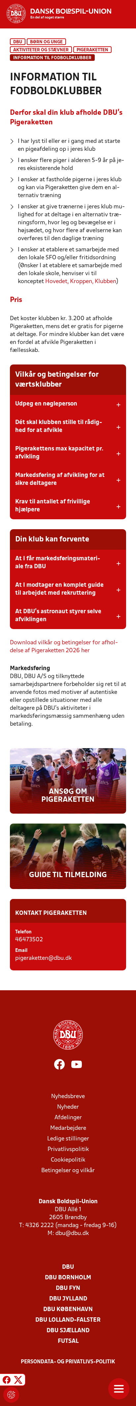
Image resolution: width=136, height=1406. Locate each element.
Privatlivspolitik (68, 1149)
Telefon (23, 932)
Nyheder (68, 1107)
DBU (17, 42)
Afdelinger (68, 1118)
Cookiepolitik (68, 1160)
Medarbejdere (68, 1128)
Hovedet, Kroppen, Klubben (80, 281)
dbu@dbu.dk (72, 1233)
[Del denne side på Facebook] (7, 1380)
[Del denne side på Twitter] (18, 1380)
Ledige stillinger (68, 1139)
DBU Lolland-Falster (68, 1320)
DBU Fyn (68, 1288)
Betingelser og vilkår (68, 1170)
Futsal (68, 1341)
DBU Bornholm (68, 1278)
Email (21, 951)
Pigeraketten (92, 50)
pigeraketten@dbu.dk (43, 958)
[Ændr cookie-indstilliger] (11, 1395)
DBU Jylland (68, 1299)
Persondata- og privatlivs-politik (68, 1362)
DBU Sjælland (68, 1331)
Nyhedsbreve (68, 1096)
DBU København (68, 1309)
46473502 (29, 940)
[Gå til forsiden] (55, 13)
